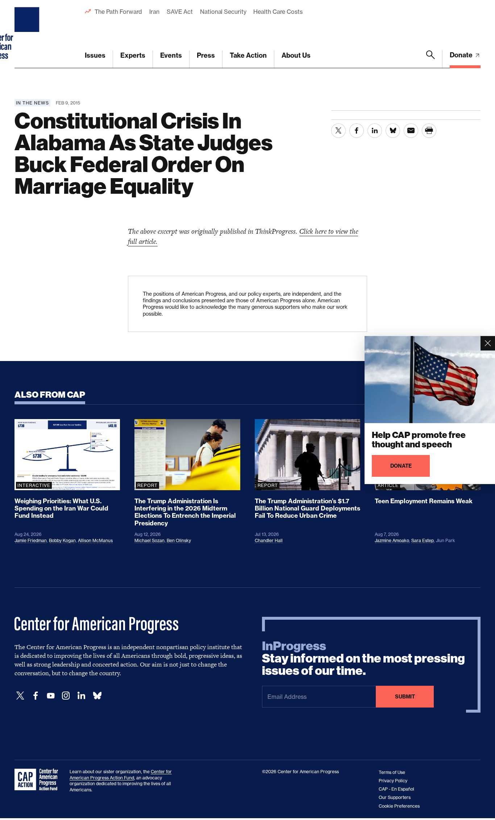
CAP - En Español (396, 789)
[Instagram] (66, 695)
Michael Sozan (149, 540)
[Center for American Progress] (27, 34)
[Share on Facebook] (356, 130)
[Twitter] (20, 695)
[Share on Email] (411, 130)
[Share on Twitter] (338, 130)
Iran (154, 11)
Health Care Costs (277, 11)
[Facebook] (35, 695)
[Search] (430, 59)
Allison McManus (95, 540)
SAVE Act (180, 11)
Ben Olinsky (179, 540)
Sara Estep (422, 540)
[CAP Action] (38, 780)
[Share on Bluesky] (393, 130)
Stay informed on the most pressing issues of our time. (363, 658)
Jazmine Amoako (392, 540)
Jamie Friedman (30, 540)
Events (171, 55)
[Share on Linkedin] (374, 130)
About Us (296, 55)
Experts (132, 55)
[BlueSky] (97, 695)
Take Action (248, 55)
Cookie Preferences (399, 806)
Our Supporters (395, 797)
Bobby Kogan (62, 540)
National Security (223, 11)
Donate (462, 55)
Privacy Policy (393, 780)
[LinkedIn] (81, 695)
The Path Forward (118, 11)
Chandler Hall (269, 540)
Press (206, 55)
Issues (95, 55)
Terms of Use (392, 772)
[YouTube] (51, 695)
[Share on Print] (429, 130)
